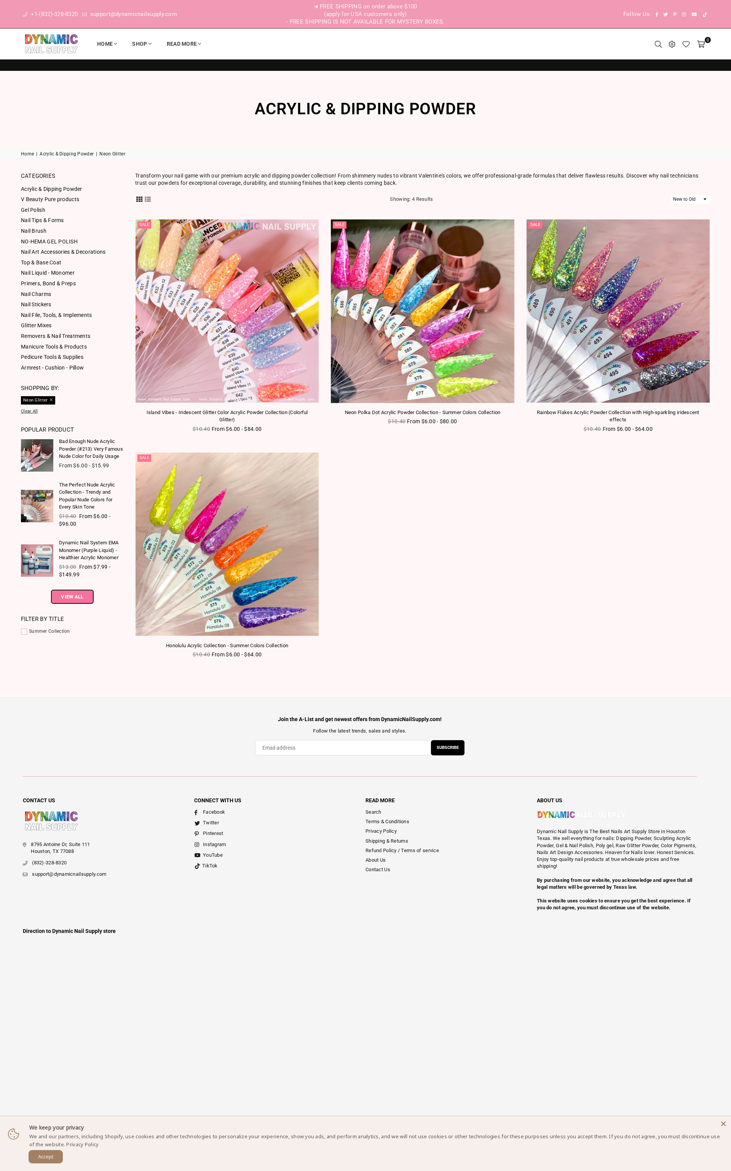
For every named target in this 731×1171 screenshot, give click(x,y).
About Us (376, 860)
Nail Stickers (36, 304)
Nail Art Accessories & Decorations (63, 252)
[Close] (723, 1124)
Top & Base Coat (41, 262)
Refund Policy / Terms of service (402, 850)
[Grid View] (139, 198)
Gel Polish (33, 210)
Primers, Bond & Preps (48, 283)
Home (105, 44)
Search (373, 812)
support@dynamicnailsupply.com (133, 14)
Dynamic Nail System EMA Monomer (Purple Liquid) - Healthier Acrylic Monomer (88, 550)
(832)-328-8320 (49, 862)
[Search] (658, 44)
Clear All (29, 411)
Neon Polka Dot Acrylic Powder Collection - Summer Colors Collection (423, 412)
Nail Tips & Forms (42, 220)
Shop (139, 44)
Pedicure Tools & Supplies (52, 357)
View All (72, 597)
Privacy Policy (381, 831)
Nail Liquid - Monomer (48, 273)
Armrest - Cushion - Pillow (52, 368)
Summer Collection (49, 631)
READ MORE (182, 44)
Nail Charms (36, 294)
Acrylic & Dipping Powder (67, 154)
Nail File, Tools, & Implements (56, 315)
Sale (144, 224)
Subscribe (448, 747)
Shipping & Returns (387, 841)
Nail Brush (33, 231)
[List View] (148, 198)
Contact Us (378, 869)
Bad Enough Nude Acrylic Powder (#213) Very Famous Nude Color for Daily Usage (91, 448)
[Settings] (672, 44)
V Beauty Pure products (50, 199)
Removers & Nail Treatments (55, 336)
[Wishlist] (686, 44)
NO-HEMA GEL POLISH (49, 241)
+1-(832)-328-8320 (53, 14)
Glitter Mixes (36, 325)
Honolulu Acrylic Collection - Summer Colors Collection (227, 645)
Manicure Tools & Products (54, 347)
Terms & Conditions (387, 821)
